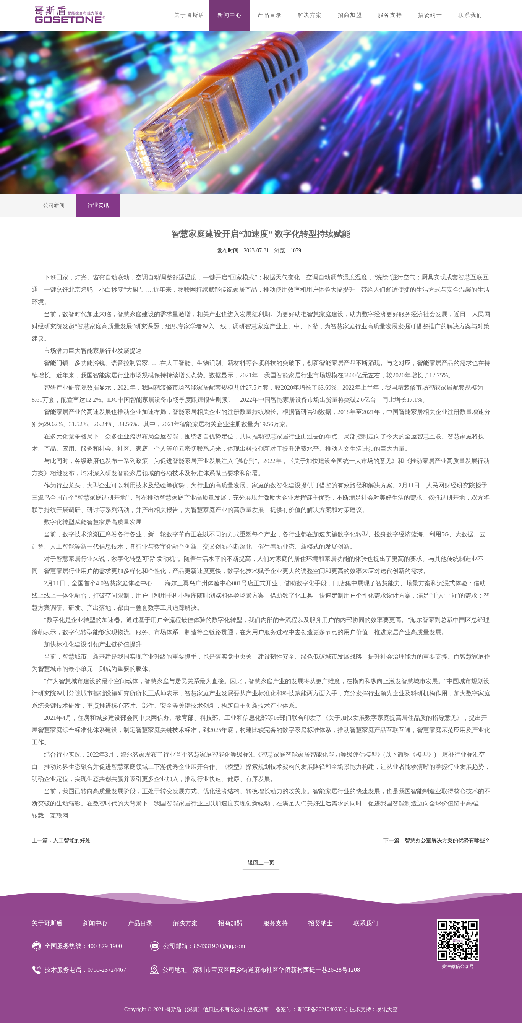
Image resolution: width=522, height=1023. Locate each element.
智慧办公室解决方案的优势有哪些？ (436, 840)
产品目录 (270, 15)
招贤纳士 (430, 15)
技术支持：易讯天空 (374, 1009)
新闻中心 (229, 15)
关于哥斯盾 (189, 15)
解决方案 (310, 15)
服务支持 (390, 15)
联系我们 (470, 15)
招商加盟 (350, 15)
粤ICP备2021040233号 (322, 1009)
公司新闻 (54, 205)
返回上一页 (261, 862)
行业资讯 (98, 205)
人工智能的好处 (61, 840)
